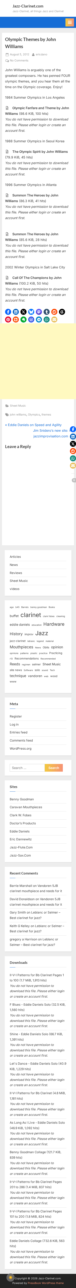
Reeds (15, 664)
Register (16, 716)
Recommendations (27, 658)
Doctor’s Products (23, 823)
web (46, 676)
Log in (14, 724)
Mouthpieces (21, 647)
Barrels (25, 607)
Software (28, 670)
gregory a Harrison (23, 939)
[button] (8, 312)
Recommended (48, 658)
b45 (17, 607)
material (50, 641)
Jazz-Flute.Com (21, 847)
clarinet (30, 614)
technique (18, 676)
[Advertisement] (38, 361)
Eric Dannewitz (21, 839)
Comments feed (21, 740)
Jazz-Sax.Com (20, 855)
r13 (11, 658)
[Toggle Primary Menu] (69, 22)
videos (14, 589)
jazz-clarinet (18, 640)
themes (46, 414)
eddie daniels (20, 625)
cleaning (60, 616)
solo (37, 670)
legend (40, 641)
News (14, 565)
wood (53, 676)
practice (43, 653)
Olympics (34, 414)
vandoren (35, 676)
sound (45, 670)
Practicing (55, 653)
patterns (24, 653)
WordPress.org (20, 748)
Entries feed (18, 732)
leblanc (31, 641)
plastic (33, 653)
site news (16, 670)
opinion (57, 647)
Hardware (53, 624)
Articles (15, 557)
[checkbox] (10, 1277)
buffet (14, 616)
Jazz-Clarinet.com (28, 6)
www (13, 681)
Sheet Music (18, 405)
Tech (52, 670)
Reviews (16, 573)
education (37, 625)
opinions (14, 653)
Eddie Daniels (20, 831)
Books (52, 607)
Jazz (41, 633)
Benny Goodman (22, 799)
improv (29, 634)
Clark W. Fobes (20, 815)
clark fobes (49, 616)
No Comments (19, 61)
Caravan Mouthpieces (26, 807)
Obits (46, 647)
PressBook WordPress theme (46, 1283)
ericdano (41, 54)
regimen (26, 664)
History (16, 634)
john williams (18, 414)
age (12, 607)
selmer (36, 664)
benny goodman (38, 607)
